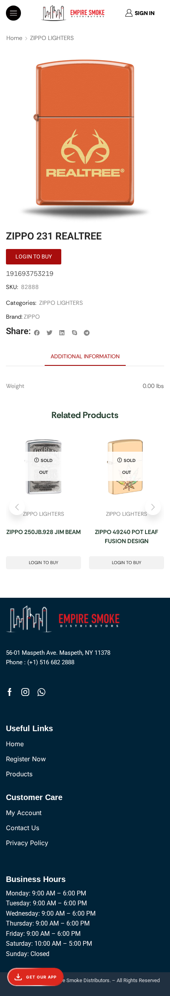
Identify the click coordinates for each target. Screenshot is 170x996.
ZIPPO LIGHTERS (52, 38)
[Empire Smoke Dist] (65, 618)
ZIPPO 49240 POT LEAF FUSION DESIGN (126, 536)
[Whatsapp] (41, 692)
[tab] (85, 356)
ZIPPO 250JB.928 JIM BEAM (43, 532)
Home (14, 38)
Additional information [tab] (85, 356)
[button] (13, 13)
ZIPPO (32, 317)
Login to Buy (43, 562)
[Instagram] (25, 692)
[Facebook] (9, 692)
